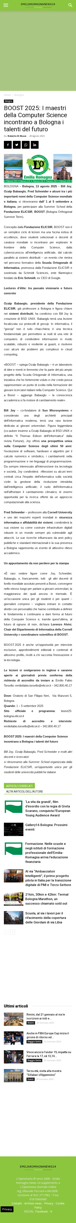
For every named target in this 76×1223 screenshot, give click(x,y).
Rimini (31, 1022)
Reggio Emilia (34, 1041)
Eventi (31, 1079)
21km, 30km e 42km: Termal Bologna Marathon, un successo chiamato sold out (46, 898)
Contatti (17, 1203)
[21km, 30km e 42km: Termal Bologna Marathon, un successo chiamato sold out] (13, 899)
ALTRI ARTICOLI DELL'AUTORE (24, 791)
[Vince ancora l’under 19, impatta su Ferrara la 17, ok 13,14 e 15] (13, 1057)
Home (7, 95)
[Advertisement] (38, 51)
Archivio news (33, 1203)
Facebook (41, 1211)
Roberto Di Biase (17, 135)
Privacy (48, 1203)
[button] (70, 5)
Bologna (19, 95)
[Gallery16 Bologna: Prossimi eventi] (13, 829)
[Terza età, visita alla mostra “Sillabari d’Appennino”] (13, 1076)
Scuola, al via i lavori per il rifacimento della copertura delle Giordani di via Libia (45, 917)
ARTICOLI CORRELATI (19, 786)
